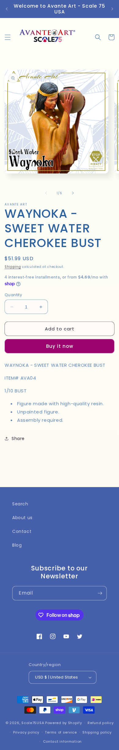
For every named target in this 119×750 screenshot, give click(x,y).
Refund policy (101, 722)
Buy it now (59, 346)
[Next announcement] (112, 9)
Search (20, 504)
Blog (17, 545)
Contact (21, 531)
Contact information (62, 741)
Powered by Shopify (63, 722)
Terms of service (61, 732)
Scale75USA (32, 722)
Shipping (13, 266)
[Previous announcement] (6, 9)
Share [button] (18, 438)
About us (22, 518)
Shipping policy (97, 732)
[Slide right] (73, 193)
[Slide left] (46, 193)
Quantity (13, 295)
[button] (7, 37)
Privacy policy (26, 732)
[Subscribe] (99, 593)
